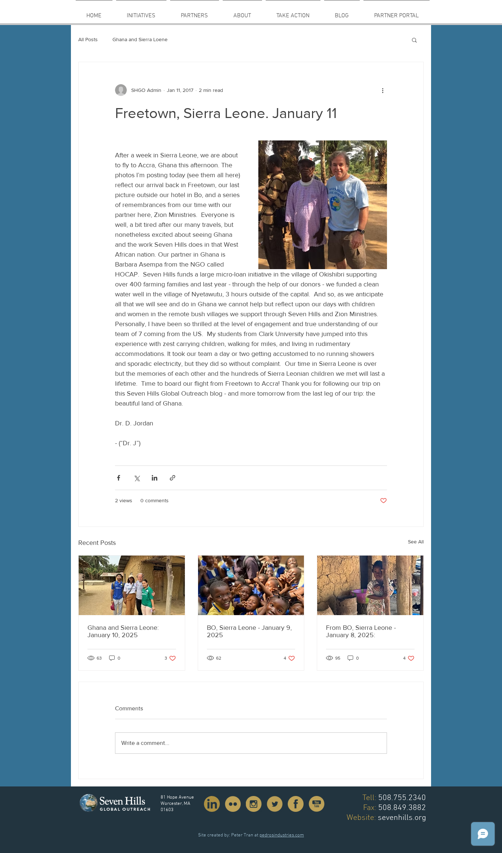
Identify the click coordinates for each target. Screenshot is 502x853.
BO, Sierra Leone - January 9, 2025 (249, 631)
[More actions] (382, 90)
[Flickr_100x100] (233, 804)
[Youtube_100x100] (316, 804)
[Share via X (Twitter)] (136, 477)
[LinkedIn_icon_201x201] (212, 804)
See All (416, 542)
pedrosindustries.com (281, 835)
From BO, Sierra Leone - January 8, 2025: (361, 631)
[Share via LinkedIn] (154, 477)
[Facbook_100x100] (296, 804)
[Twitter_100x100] (275, 804)
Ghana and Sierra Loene (140, 39)
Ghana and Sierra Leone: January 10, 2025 (123, 631)
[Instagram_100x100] (254, 804)
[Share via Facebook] (118, 477)
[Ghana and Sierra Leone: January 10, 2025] (132, 585)
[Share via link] (172, 477)
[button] (194, 12)
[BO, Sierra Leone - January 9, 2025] (251, 585)
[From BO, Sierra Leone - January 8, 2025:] (370, 585)
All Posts (88, 39)
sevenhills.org (402, 818)
